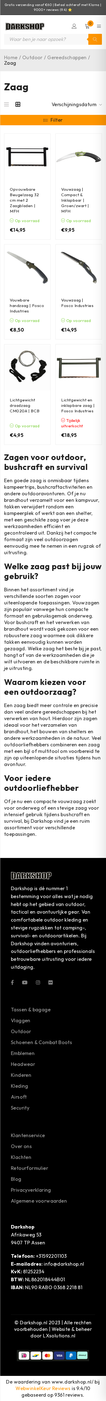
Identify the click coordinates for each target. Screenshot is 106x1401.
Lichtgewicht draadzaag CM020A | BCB (24, 405)
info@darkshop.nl (64, 1264)
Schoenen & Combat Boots (41, 1042)
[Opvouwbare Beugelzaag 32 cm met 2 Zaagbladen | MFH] (27, 157)
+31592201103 (51, 1256)
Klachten (21, 1157)
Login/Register (74, 26)
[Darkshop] (24, 26)
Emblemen (23, 1053)
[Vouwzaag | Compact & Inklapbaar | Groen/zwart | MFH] (79, 157)
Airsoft (19, 1097)
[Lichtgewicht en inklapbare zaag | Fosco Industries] (79, 367)
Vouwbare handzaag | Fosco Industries (27, 305)
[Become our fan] (12, 982)
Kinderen (21, 1075)
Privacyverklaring (31, 1190)
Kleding (19, 1086)
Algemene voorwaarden (39, 1201)
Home (11, 57)
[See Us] (38, 982)
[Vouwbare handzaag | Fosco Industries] (27, 268)
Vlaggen (20, 1020)
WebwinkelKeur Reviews (42, 1388)
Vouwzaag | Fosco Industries (77, 302)
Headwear (23, 1064)
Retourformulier (29, 1168)
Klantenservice (28, 1135)
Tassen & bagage (31, 1009)
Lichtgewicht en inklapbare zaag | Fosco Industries (78, 405)
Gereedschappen (67, 57)
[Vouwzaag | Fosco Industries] (79, 268)
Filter (57, 120)
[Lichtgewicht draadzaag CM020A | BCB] (27, 367)
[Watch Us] (24, 982)
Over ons (21, 1146)
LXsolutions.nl (59, 1336)
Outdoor (32, 57)
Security (20, 1108)
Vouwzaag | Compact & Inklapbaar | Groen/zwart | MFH (75, 200)
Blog (16, 1179)
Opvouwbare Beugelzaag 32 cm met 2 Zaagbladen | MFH (24, 200)
